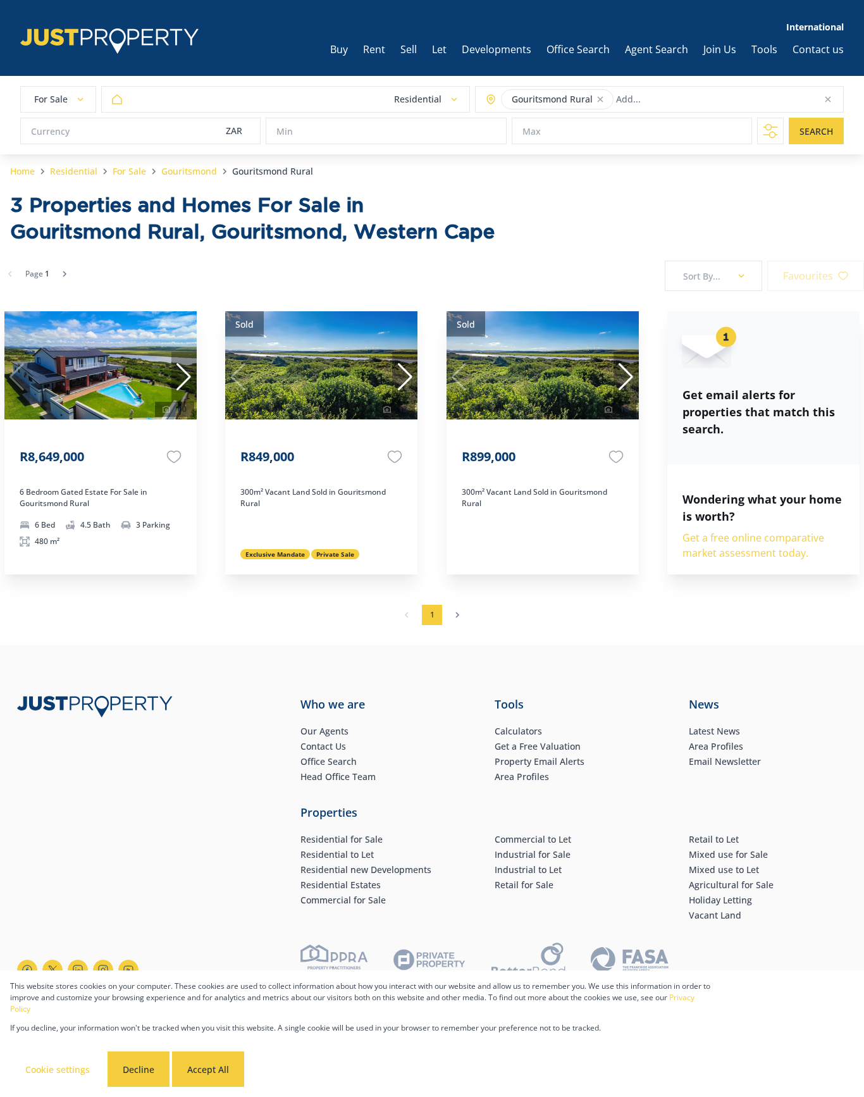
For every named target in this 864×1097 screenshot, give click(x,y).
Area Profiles (522, 777)
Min (284, 131)
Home (22, 171)
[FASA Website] (630, 961)
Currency (50, 131)
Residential (73, 171)
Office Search (328, 761)
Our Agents (324, 731)
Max (531, 131)
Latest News (714, 731)
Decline (138, 1069)
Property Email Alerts (539, 761)
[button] (600, 99)
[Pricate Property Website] (429, 961)
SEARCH (816, 131)
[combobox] (665, 100)
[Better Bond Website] (528, 961)
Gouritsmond (189, 171)
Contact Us (323, 746)
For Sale (129, 171)
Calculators (518, 731)
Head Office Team (338, 777)
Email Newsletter (725, 761)
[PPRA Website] (333, 961)
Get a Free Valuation (538, 746)
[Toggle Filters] (770, 131)
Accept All (208, 1069)
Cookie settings (57, 1069)
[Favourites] (174, 456)
